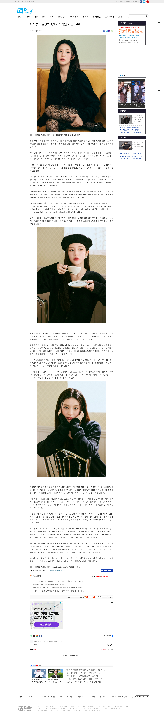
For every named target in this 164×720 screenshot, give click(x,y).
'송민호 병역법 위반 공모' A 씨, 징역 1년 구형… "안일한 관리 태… (55, 681)
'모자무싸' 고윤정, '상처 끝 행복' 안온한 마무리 (48, 584)
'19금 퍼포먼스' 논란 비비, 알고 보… (129, 42)
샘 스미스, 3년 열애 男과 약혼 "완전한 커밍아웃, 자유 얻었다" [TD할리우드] (138, 119)
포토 (52, 16)
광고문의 (103, 697)
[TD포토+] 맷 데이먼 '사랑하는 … (125, 105)
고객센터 (79, 697)
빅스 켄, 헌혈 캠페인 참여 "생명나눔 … (130, 30)
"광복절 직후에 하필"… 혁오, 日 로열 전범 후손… (84, 682)
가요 (28, 16)
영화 (44, 16)
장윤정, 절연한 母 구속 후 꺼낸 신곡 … (130, 27)
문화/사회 (109, 16)
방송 (20, 16)
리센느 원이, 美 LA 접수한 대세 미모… (130, 35)
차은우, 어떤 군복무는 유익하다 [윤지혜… (131, 154)
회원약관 (32, 697)
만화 (120, 16)
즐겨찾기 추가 (19, 1)
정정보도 (135, 697)
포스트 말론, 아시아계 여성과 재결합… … (131, 130)
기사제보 (135, 1)
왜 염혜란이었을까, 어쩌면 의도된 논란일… (131, 156)
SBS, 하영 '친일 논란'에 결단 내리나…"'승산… (83, 673)
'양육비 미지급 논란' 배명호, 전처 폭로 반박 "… (83, 676)
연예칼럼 (97, 16)
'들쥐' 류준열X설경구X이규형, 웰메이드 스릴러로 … (85, 670)
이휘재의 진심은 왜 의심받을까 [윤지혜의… (131, 158)
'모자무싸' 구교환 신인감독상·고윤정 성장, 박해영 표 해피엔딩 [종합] (57, 587)
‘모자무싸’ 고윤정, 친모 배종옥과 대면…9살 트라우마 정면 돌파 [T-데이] (58, 591)
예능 (36, 16)
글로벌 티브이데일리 (29, 1)
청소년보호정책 (65, 697)
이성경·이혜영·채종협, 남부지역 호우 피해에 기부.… (85, 679)
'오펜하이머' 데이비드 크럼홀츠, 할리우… (131, 132)
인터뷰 (85, 16)
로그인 (121, 1)
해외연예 (74, 16)
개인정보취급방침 (47, 697)
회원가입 (128, 1)
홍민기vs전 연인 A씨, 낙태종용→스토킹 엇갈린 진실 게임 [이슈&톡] (39, 681)
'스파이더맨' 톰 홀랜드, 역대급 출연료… (130, 127)
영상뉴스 (62, 16)
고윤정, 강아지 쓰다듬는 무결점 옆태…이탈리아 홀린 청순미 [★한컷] (57, 581)
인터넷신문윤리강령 (119, 697)
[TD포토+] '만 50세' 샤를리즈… (138, 105)
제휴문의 (91, 697)
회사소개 (20, 697)
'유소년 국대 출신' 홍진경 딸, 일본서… (130, 40)
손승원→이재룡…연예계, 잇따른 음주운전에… (131, 32)
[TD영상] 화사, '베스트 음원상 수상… (130, 38)
